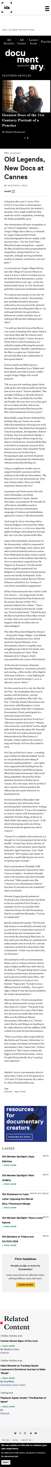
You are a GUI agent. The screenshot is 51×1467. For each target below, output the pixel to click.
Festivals (8, 1092)
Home (4, 29)
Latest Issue (33, 41)
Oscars (3, 1385)
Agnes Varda (20, 1092)
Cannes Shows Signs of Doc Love (19, 1340)
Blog (15, 1440)
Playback (4, 1413)
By (1, 1410)
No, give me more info (9, 1456)
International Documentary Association (7, 7)
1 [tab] (25, 138)
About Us (26, 1440)
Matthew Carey (18, 186)
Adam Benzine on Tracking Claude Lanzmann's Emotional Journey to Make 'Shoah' (22, 1369)
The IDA (5, 1440)
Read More (10, 1165)
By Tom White (7, 1381)
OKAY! (5, 1462)
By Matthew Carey (9, 1349)
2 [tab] (27, 138)
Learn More (25, 1284)
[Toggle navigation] (47, 7)
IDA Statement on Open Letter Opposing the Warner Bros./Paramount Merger (17, 1199)
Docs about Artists (16, 1385)
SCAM (28, 285)
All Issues (21, 41)
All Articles (9, 41)
